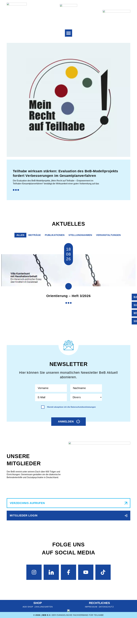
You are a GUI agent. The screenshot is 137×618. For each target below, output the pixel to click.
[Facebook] (68, 572)
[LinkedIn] (51, 572)
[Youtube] (85, 572)
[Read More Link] (68, 190)
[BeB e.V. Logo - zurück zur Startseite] (17, 13)
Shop (37, 603)
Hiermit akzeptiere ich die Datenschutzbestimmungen (71, 407)
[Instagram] (34, 572)
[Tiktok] (103, 572)
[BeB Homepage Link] (68, 12)
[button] (68, 33)
